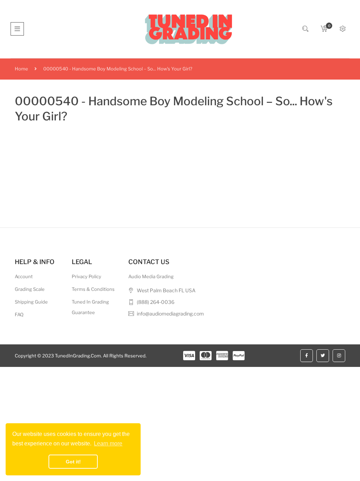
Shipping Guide (31, 302)
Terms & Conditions (93, 289)
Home (21, 68)
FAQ (19, 314)
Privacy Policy (86, 276)
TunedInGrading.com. (78, 355)
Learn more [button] (108, 443)
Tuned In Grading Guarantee (90, 307)
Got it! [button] (73, 461)
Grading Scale (30, 289)
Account (24, 276)
